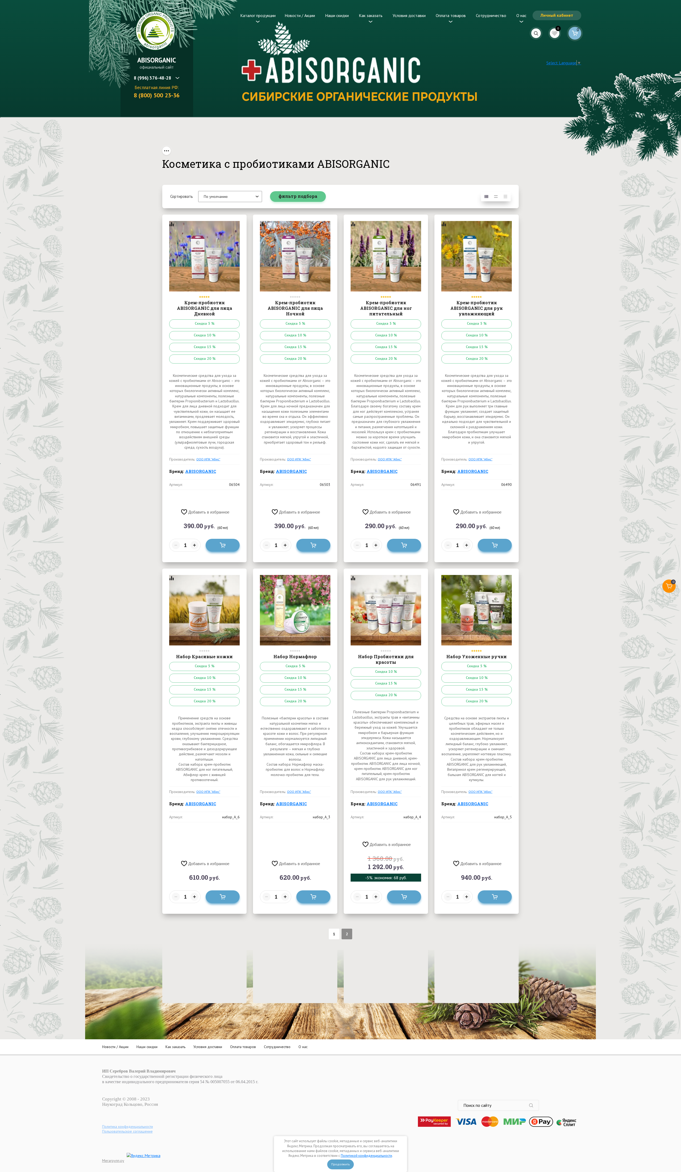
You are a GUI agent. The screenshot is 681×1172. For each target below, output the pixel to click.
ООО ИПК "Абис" (208, 459)
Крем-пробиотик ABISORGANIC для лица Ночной (295, 308)
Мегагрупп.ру (113, 1160)
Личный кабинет (557, 15)
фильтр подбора (298, 196)
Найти (534, 1105)
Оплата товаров (451, 15)
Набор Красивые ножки (204, 656)
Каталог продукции (258, 15)
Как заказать (371, 15)
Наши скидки (337, 15)
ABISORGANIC (156, 60)
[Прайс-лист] (505, 196)
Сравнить (171, 224)
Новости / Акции (300, 15)
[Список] (496, 196)
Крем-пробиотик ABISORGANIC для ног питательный (386, 308)
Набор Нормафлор (295, 656)
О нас (521, 15)
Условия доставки (409, 15)
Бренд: (192, 471)
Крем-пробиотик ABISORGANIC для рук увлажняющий (476, 308)
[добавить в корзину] (223, 545)
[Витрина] (486, 196)
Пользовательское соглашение (127, 1131)
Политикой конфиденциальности (366, 1155)
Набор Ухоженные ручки (476, 656)
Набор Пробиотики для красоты (386, 659)
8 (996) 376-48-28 (152, 78)
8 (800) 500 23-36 (157, 95)
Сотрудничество (491, 15)
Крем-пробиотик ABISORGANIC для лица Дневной (204, 308)
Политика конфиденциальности (127, 1126)
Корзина (574, 33)
